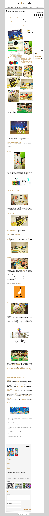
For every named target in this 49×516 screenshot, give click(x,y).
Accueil (9, 7)
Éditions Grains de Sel (12, 478)
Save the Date (31, 7)
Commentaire (8, 494)
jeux (21, 478)
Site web (7, 506)
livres (28, 478)
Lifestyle (15, 7)
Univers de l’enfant (24, 7)
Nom (7, 500)
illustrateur (19, 478)
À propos (11, 7)
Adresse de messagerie (9, 503)
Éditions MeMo (16, 478)
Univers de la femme (19, 7)
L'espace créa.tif (24, 478)
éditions (8, 478)
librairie (26, 478)
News (28, 7)
